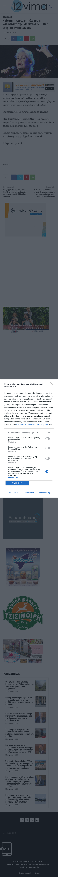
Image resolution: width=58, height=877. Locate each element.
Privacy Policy (44, 492)
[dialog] (29, 438)
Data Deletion (14, 492)
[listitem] (29, 432)
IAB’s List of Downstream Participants (32, 424)
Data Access (29, 492)
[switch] (47, 438)
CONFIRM (17, 483)
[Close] (52, 384)
